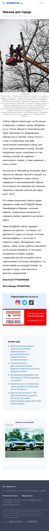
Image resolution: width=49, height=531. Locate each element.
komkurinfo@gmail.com (31, 500)
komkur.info (15, 513)
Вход (42, 3)
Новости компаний (24, 422)
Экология (23, 16)
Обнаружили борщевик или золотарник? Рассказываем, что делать (25, 378)
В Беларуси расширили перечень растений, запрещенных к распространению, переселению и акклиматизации (22, 353)
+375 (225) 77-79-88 (11, 502)
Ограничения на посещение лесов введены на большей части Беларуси (24, 386)
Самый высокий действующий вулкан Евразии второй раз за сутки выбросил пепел (25, 367)
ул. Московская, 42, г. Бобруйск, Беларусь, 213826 (24, 491)
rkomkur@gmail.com (11, 505)
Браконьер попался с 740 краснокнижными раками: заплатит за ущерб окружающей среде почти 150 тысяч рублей (25, 398)
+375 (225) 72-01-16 (11, 500)
